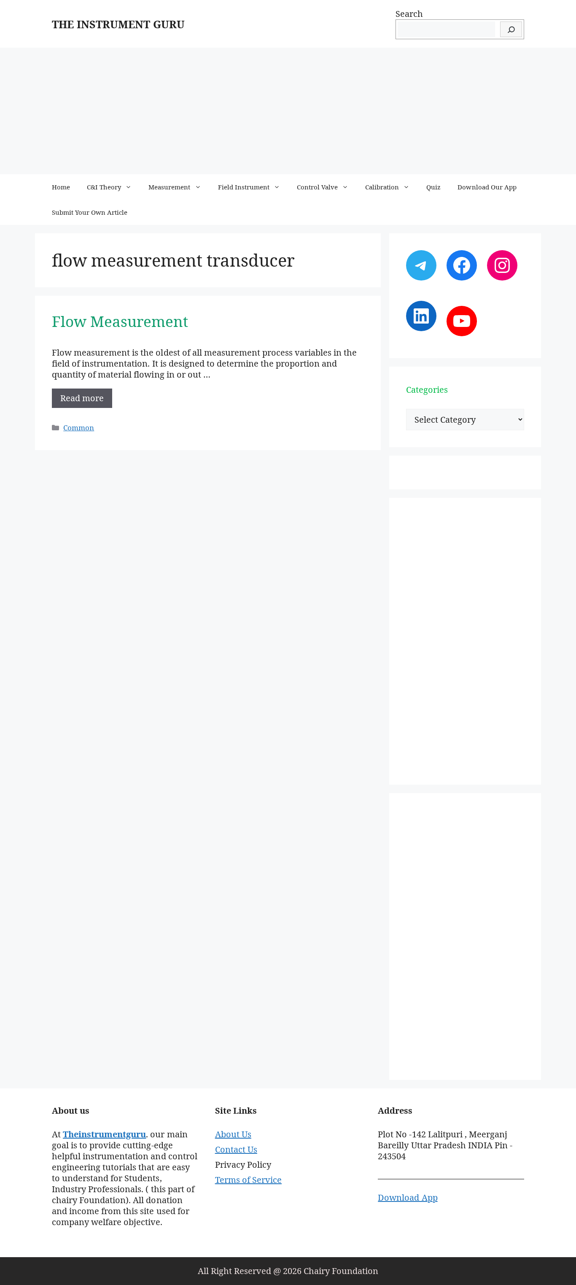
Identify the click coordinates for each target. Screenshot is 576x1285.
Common (78, 427)
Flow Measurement (120, 321)
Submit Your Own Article (89, 212)
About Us (233, 1134)
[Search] (511, 29)
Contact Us (236, 1149)
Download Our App (487, 187)
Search (409, 13)
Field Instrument (243, 187)
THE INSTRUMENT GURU (118, 24)
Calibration (382, 187)
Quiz (433, 187)
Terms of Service (248, 1179)
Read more (82, 398)
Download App (407, 1197)
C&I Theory (104, 187)
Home (61, 187)
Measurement (169, 187)
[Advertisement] (288, 111)
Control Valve (317, 187)
